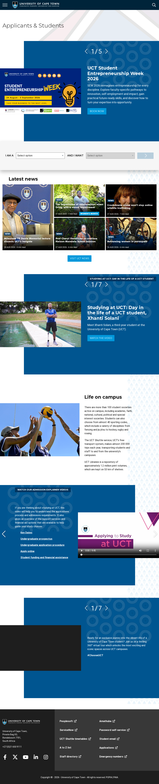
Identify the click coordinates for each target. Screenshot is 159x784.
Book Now (97, 111)
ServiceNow (67, 730)
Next (105, 51)
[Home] (21, 721)
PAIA (116, 777)
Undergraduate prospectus (36, 538)
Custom (46, 757)
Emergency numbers (111, 756)
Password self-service (112, 730)
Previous (87, 51)
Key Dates (26, 532)
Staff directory (68, 756)
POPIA (109, 777)
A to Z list (65, 747)
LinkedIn (36, 757)
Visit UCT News (79, 258)
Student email (107, 738)
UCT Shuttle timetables (73, 738)
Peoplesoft (66, 721)
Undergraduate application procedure (42, 545)
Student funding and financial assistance (44, 557)
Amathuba (105, 721)
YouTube (25, 757)
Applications (106, 747)
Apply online (27, 551)
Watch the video (101, 338)
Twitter (15, 757)
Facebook (5, 757)
